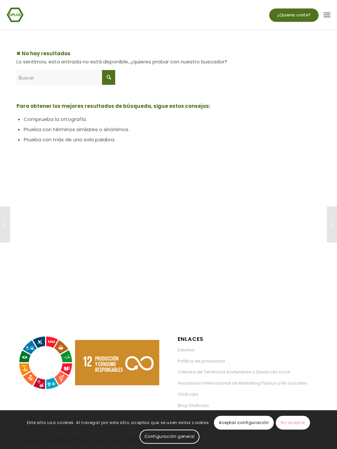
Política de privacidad (201, 361)
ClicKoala (188, 394)
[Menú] (327, 15)
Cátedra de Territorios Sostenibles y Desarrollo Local (234, 372)
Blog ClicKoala (193, 405)
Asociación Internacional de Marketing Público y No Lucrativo (242, 383)
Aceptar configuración (244, 422)
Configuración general (169, 436)
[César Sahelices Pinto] (332, 224)
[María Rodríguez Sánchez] (5, 224)
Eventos (186, 350)
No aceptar (293, 422)
